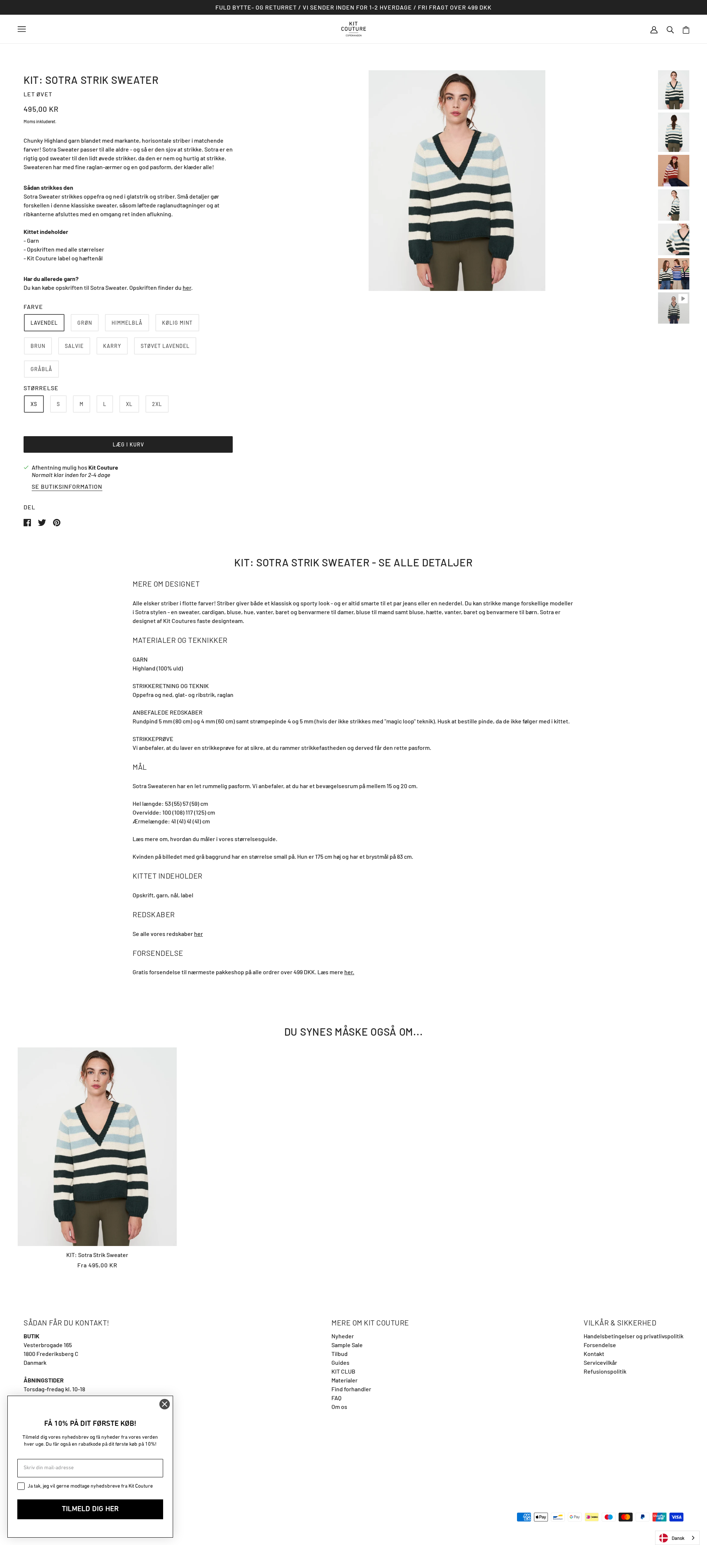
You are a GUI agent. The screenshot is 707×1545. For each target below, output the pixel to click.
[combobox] (677, 1538)
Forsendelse (600, 1344)
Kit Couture (103, 467)
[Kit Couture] (353, 28)
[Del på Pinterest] (56, 521)
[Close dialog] (164, 1404)
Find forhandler (351, 1388)
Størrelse (41, 387)
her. (349, 971)
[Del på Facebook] (28, 521)
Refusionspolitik (605, 1371)
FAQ (336, 1397)
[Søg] (670, 29)
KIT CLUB (343, 1371)
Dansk (678, 1538)
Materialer (344, 1380)
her (187, 287)
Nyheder (342, 1335)
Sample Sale (347, 1344)
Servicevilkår (600, 1362)
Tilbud (339, 1353)
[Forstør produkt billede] (457, 180)
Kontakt (594, 1353)
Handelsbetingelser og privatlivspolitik (633, 1335)
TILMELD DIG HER (90, 1509)
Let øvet (38, 93)
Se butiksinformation (67, 487)
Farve (33, 306)
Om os (339, 1406)
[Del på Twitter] (42, 521)
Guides (340, 1362)
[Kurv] (686, 29)
